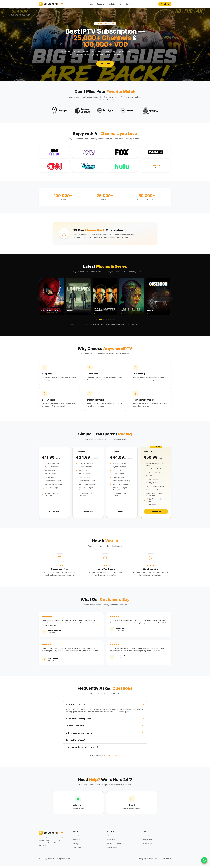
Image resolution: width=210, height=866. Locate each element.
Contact (129, 4)
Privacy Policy (147, 840)
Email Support (112, 848)
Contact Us (111, 840)
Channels (100, 4)
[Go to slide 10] (113, 319)
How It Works (77, 848)
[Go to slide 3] (99, 319)
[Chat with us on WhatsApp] (204, 860)
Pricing (75, 844)
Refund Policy (147, 844)
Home (91, 4)
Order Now (165, 4)
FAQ (121, 4)
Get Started (105, 64)
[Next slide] (171, 299)
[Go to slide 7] (108, 319)
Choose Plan (54, 511)
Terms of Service (148, 836)
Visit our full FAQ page (112, 755)
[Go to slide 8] (110, 319)
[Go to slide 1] (96, 319)
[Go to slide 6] (106, 319)
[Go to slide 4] (102, 319)
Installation (112, 4)
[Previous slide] (39, 299)
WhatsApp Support (114, 844)
